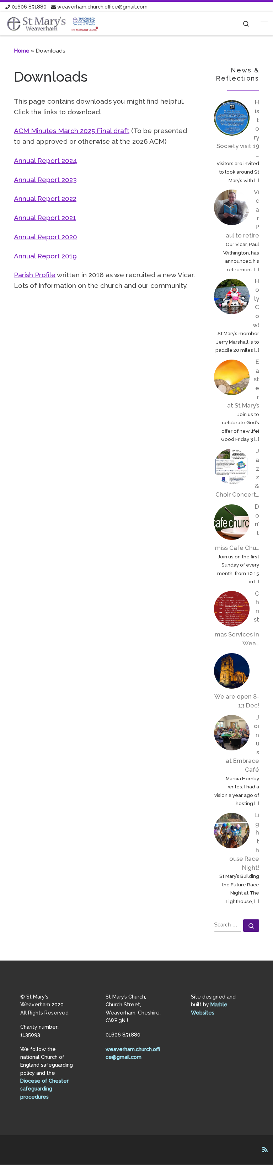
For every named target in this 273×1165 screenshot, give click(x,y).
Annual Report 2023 (45, 180)
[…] (256, 180)
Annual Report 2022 (45, 198)
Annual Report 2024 (45, 160)
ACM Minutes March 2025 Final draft (71, 131)
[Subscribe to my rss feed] (265, 1150)
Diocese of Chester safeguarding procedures (44, 1089)
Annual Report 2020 (45, 237)
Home (22, 51)
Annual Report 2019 (45, 256)
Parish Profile (34, 275)
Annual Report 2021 (45, 217)
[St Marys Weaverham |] (53, 23)
